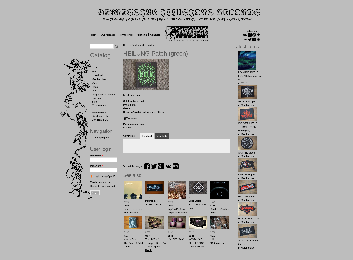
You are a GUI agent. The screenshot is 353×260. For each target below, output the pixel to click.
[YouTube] (254, 39)
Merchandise (99, 79)
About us (142, 34)
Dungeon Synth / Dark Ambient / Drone (144, 112)
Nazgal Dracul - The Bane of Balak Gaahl (134, 243)
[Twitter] (250, 39)
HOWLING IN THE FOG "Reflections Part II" (250, 76)
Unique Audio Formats (103, 94)
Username (96, 155)
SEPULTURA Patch (155, 204)
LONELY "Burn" (176, 239)
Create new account (100, 182)
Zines (95, 87)
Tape (94, 71)
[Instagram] (258, 39)
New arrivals (99, 112)
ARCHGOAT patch (248, 101)
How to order (126, 34)
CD (93, 63)
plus (161, 166)
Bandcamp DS (100, 119)
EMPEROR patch (247, 174)
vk (168, 166)
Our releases (108, 34)
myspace (176, 166)
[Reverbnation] (258, 35)
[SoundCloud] (245, 39)
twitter (154, 166)
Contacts (155, 34)
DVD (94, 90)
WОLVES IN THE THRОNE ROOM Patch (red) (247, 127)
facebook (147, 166)
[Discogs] (254, 35)
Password (96, 166)
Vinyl (94, 83)
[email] (245, 35)
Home (94, 34)
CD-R (95, 67)
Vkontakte (161, 136)
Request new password (102, 186)
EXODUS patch (246, 196)
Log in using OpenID (104, 176)
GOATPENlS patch (248, 218)
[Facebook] (250, 35)
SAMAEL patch (246, 152)
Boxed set (97, 75)
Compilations (99, 105)
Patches (127, 127)
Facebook (147, 136)
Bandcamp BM (100, 116)
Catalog (100, 55)
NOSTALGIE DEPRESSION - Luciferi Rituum (197, 243)
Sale (94, 101)
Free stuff (97, 98)
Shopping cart (102, 137)
